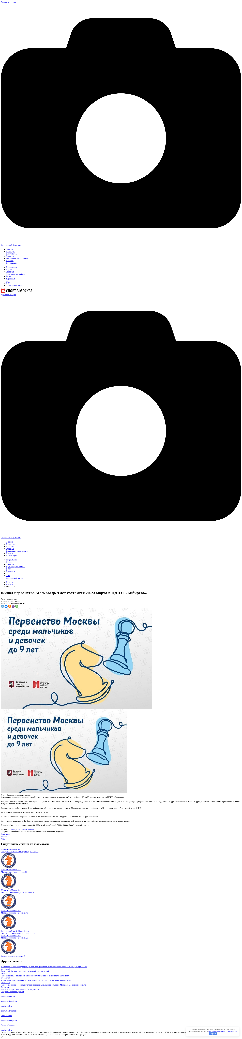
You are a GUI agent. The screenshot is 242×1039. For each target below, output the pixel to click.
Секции (9, 249)
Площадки (10, 251)
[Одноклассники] (9, 606)
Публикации (11, 263)
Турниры (10, 256)
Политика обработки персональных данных (20, 989)
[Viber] (13, 606)
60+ (7, 281)
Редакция (5, 987)
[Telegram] (2, 606)
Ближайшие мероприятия (17, 258)
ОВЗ (8, 283)
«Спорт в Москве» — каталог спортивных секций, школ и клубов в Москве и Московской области (43, 985)
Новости (9, 261)
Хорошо (213, 1034)
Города (9, 269)
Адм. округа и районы (15, 274)
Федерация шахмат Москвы (23, 829)
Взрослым (10, 278)
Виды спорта (11, 267)
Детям (8, 276)
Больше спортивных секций (13, 956)
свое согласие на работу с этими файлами (222, 1031)
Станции (10, 272)
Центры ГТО (11, 254)
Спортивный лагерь (14, 285)
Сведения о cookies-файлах (12, 992)
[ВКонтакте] (6, 606)
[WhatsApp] (16, 606)
